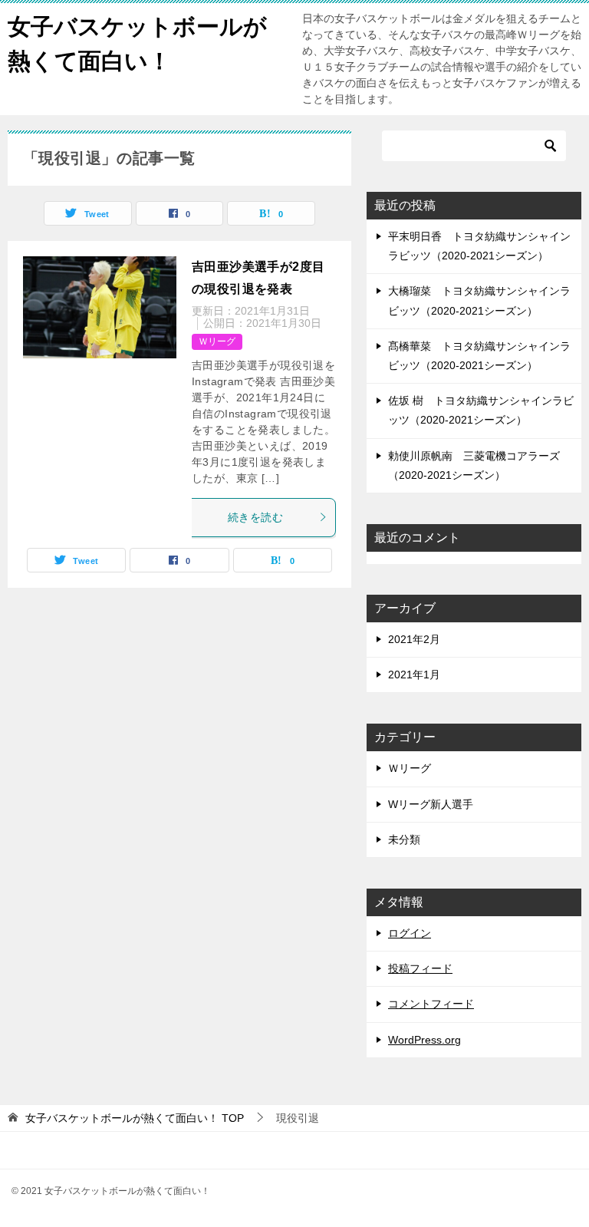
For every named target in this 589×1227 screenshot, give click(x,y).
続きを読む (255, 517)
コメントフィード (431, 1004)
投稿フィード (420, 968)
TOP (134, 1118)
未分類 (404, 839)
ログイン (409, 933)
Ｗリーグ (217, 341)
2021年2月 (414, 639)
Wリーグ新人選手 (430, 804)
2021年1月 (414, 674)
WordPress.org (424, 1040)
